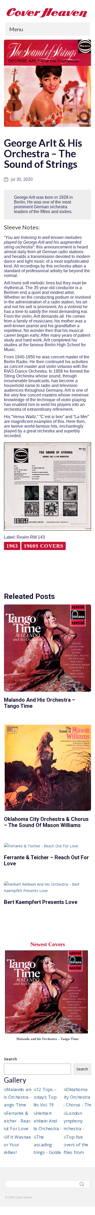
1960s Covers (43, 546)
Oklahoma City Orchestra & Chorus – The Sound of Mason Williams (46, 822)
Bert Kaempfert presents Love (40, 902)
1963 (12, 546)
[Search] (82, 1184)
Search (10, 1058)
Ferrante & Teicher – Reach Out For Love (46, 860)
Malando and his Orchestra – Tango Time (39, 703)
